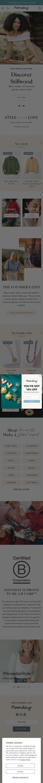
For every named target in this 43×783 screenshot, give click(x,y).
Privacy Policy (25, 759)
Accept (20, 766)
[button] (31, 401)
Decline (20, 771)
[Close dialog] (40, 376)
